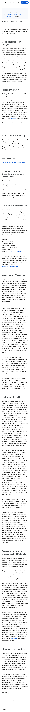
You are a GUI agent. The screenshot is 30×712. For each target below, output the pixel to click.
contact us (13, 118)
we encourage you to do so (9, 127)
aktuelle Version (12, 14)
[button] (3, 2)
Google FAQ (14, 638)
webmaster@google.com (16, 251)
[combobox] (9, 709)
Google (4, 700)
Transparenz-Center (22, 704)
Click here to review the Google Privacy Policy (13, 162)
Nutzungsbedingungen (8, 704)
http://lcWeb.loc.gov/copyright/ (10, 266)
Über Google (11, 700)
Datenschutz (20, 700)
